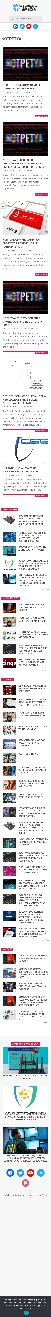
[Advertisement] (25, 1229)
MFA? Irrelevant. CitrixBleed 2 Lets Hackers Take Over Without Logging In (33, 662)
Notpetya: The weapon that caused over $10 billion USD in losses (22, 322)
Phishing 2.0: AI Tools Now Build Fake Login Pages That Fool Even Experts (32, 870)
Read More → (41, 116)
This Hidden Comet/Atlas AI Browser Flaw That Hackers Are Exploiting (33, 634)
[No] (47, 1306)
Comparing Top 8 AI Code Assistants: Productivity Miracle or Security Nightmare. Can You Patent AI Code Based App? (32, 900)
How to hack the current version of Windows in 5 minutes (31, 607)
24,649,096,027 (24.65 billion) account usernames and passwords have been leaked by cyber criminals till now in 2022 (32, 580)
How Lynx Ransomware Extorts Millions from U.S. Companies (32, 986)
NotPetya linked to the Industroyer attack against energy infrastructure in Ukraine (25, 163)
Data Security (31, 329)
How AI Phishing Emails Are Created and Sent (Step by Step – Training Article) (32, 702)
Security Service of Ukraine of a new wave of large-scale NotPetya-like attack (24, 400)
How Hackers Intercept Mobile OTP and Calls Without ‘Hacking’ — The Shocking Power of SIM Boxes (30, 521)
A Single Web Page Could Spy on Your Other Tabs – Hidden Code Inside (33, 688)
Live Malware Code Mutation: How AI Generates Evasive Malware (33, 958)
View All (45, 589)
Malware (29, 92)
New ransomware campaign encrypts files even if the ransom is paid (21, 243)
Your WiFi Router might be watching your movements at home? (32, 770)
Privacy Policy (40, 1195)
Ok (26, 1313)
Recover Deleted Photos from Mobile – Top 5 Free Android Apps (31, 783)
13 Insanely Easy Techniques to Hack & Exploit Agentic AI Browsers (33, 842)
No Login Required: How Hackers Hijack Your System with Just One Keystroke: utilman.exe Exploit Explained (30, 917)
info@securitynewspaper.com (18, 1195)
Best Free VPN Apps (28, 754)
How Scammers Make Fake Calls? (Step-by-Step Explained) (31, 743)
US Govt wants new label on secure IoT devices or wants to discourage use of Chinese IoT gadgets (25, 1117)
